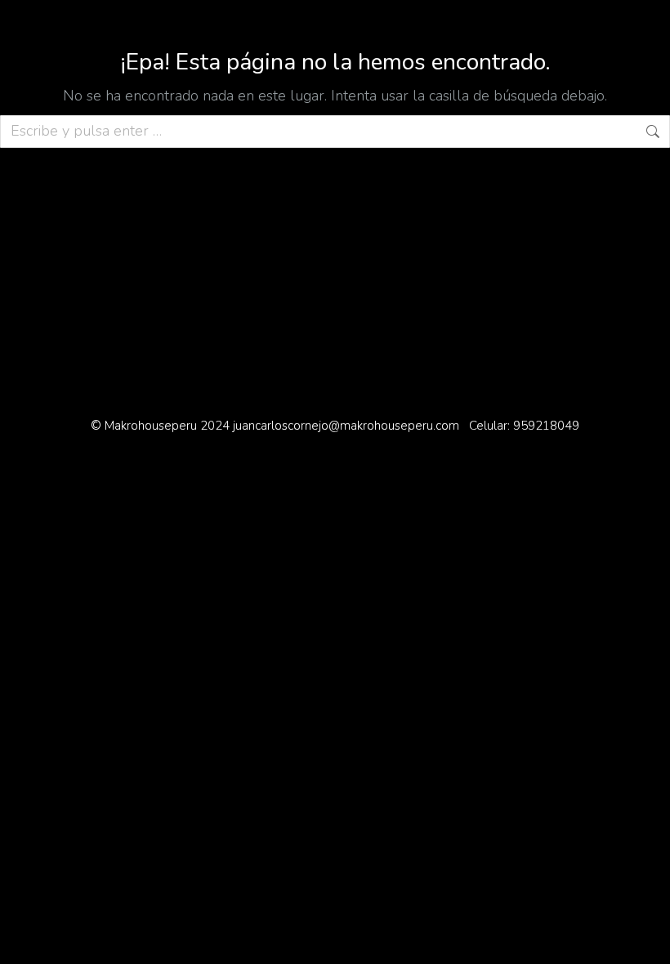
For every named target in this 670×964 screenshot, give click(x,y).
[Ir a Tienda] (645, 939)
